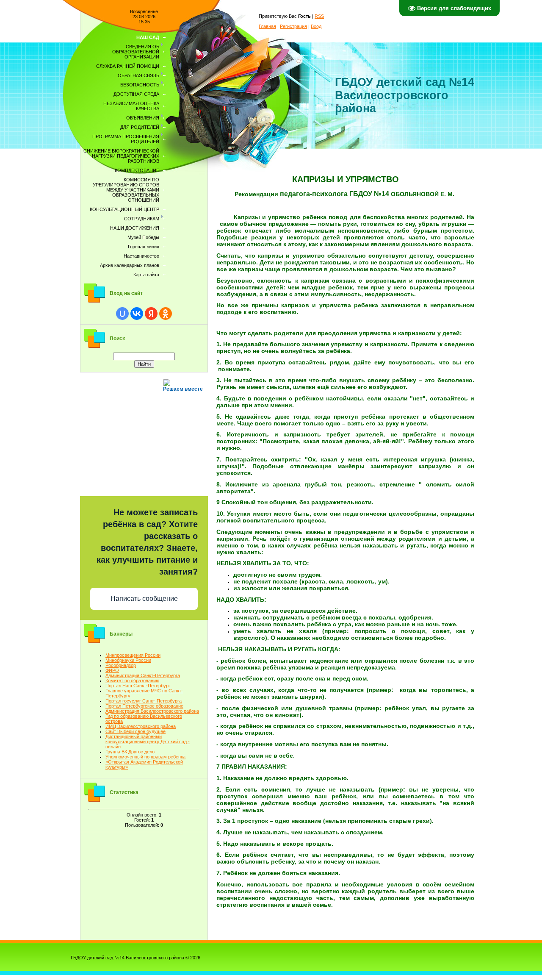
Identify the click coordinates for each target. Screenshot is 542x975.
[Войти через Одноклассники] (165, 313)
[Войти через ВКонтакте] (136, 313)
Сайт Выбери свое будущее (135, 731)
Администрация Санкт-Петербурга (142, 675)
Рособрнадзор (120, 665)
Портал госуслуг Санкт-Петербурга (143, 700)
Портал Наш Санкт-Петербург (137, 685)
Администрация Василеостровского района (152, 711)
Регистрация (293, 26)
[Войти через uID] (122, 313)
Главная (267, 26)
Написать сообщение (144, 598)
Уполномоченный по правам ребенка (145, 756)
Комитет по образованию (132, 680)
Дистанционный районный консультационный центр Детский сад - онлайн (147, 741)
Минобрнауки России (128, 660)
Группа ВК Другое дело (130, 751)
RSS (319, 16)
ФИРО (112, 670)
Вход (316, 26)
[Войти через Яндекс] (151, 313)
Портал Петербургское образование (144, 705)
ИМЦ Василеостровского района (140, 726)
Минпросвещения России (132, 655)
